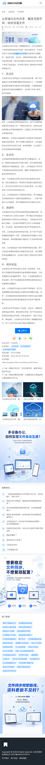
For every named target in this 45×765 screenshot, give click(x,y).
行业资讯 (20, 12)
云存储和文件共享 (19, 53)
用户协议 (14, 758)
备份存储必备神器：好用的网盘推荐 (33, 419)
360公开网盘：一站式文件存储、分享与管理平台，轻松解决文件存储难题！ (33, 399)
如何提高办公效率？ (14, 540)
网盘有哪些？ (11, 535)
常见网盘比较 (12, 550)
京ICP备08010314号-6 (20, 754)
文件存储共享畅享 (9, 349)
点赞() (23, 330)
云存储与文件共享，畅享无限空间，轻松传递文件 (12, 419)
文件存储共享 (25, 346)
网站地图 (22, 758)
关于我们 (5, 758)
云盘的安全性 (11, 545)
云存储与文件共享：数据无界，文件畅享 (12, 399)
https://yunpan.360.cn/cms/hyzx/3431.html (20, 362)
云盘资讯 (11, 12)
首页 (3, 12)
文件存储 (15, 346)
